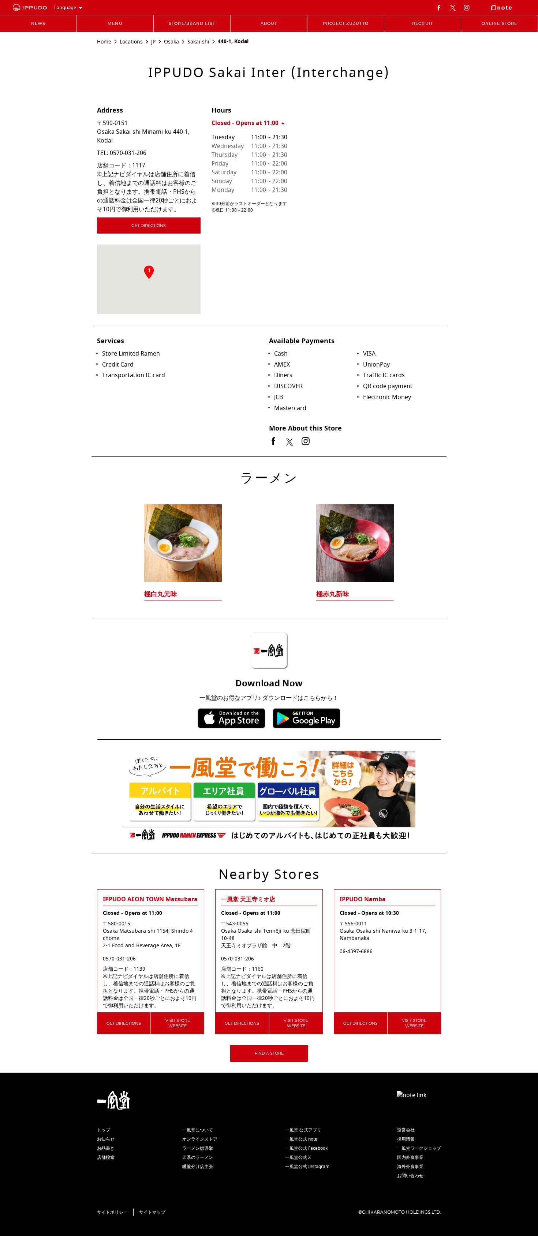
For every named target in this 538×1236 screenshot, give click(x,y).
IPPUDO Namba (363, 899)
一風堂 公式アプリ (303, 1130)
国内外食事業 (410, 1157)
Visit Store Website (177, 1023)
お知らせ (106, 1139)
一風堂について (197, 1130)
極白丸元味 (160, 594)
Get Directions (148, 226)
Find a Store (269, 1053)
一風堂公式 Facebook (306, 1148)
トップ (103, 1130)
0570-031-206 (128, 153)
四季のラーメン (197, 1157)
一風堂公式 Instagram (307, 1166)
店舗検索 (106, 1157)
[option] (269, 538)
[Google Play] (306, 718)
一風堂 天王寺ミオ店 (248, 899)
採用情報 (406, 1139)
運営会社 (406, 1130)
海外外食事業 (410, 1166)
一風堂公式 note (301, 1139)
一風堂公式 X (298, 1157)
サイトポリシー (112, 1212)
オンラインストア (199, 1139)
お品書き (106, 1148)
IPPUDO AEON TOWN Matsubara (150, 899)
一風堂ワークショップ (419, 1148)
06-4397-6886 (356, 951)
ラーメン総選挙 (197, 1148)
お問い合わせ (410, 1175)
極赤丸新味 (332, 594)
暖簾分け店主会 (197, 1166)
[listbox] (269, 538)
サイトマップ (152, 1212)
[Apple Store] (231, 718)
